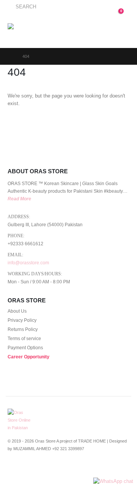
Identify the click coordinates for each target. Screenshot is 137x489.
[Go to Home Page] (10, 56)
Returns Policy (23, 329)
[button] (22, 7)
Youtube (42, 468)
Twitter (28, 468)
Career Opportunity (28, 356)
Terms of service (24, 338)
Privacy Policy (22, 320)
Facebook (14, 468)
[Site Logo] (27, 31)
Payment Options (25, 347)
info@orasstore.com (28, 262)
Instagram (56, 468)
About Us (17, 310)
